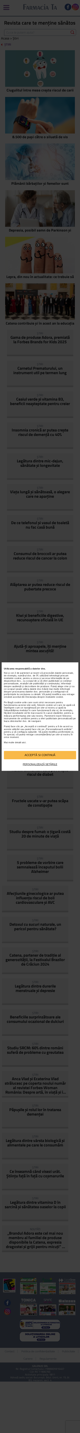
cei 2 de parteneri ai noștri (25, 673)
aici (24, 742)
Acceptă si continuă (40, 755)
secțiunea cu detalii (29, 694)
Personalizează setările (40, 764)
